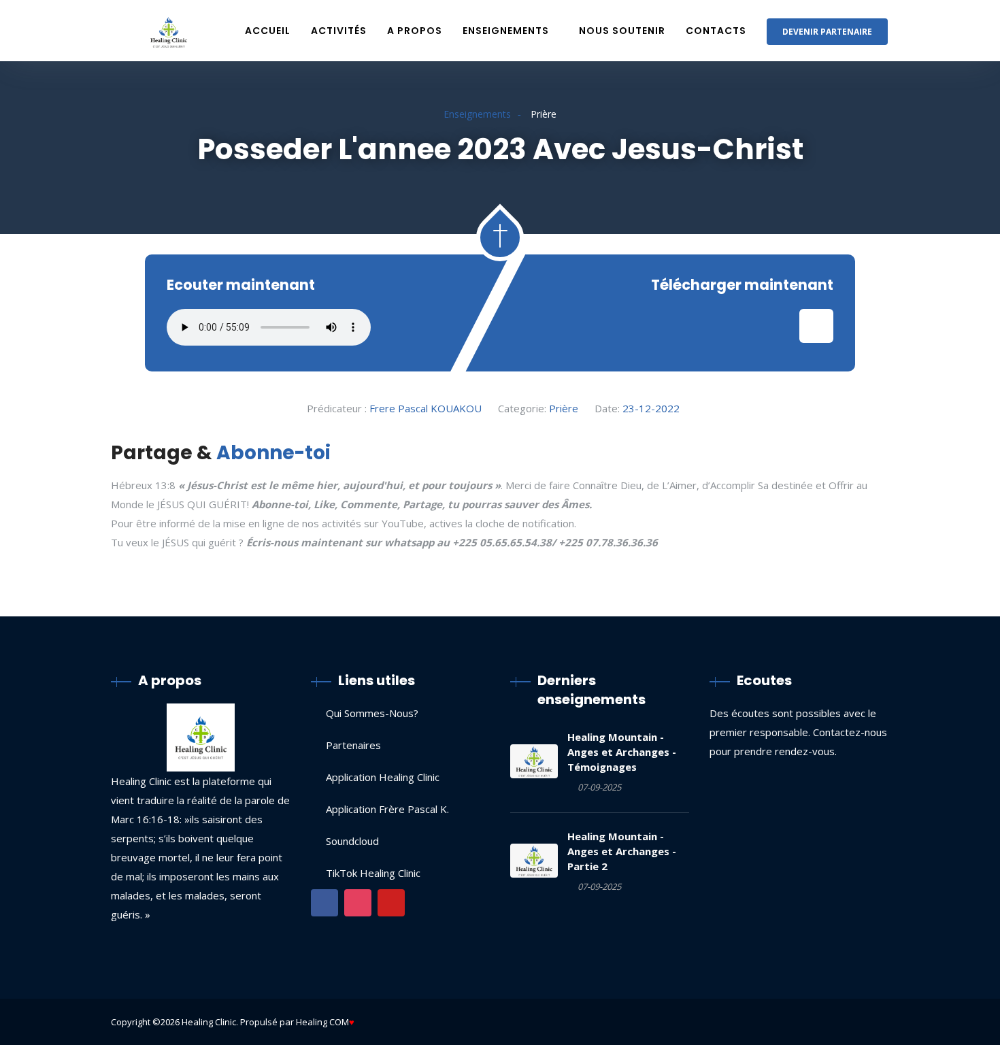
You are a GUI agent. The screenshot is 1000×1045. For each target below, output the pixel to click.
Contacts (716, 30)
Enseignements (506, 30)
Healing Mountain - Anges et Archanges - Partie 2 (621, 851)
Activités (339, 30)
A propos (414, 30)
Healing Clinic (209, 1022)
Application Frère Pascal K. (387, 809)
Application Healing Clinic (382, 777)
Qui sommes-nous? (372, 713)
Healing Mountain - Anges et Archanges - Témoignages (621, 752)
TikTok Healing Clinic (373, 873)
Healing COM (322, 1022)
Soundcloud (352, 841)
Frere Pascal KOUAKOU (425, 408)
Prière (563, 408)
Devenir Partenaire (827, 31)
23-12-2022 (651, 408)
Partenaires (353, 745)
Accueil (267, 30)
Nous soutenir (622, 30)
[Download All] (816, 326)
